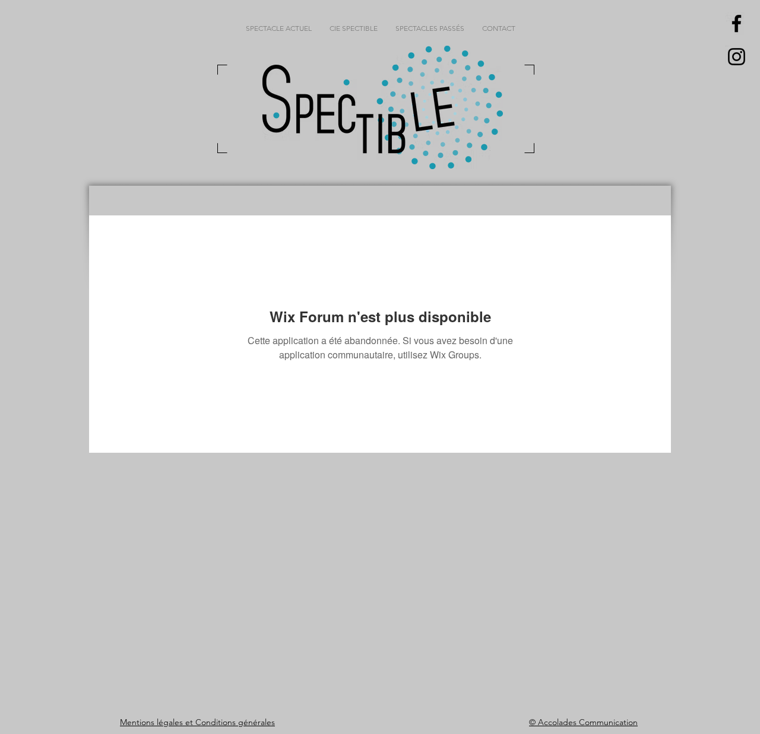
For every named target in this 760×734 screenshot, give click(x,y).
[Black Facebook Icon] (736, 23)
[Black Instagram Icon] (736, 56)
